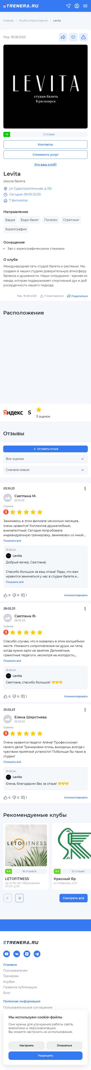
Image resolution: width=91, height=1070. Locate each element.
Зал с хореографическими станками (36, 248)
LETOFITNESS (17, 879)
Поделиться (79, 296)
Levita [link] (57, 20)
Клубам (9, 982)
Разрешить (45, 1055)
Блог (7, 993)
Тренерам (11, 976)
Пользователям (15, 970)
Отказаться (64, 1045)
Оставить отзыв (47, 448)
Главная (8, 20)
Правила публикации (20, 987)
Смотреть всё (73, 898)
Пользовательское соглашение (27, 1007)
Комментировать (76, 595)
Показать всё (12, 540)
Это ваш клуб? (45, 164)
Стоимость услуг (46, 155)
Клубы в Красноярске (33, 20)
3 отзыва (49, 134)
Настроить (26, 1045)
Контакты (45, 144)
